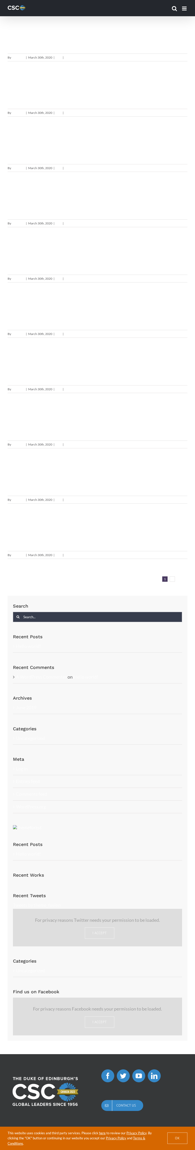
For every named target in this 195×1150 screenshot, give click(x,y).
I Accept (99, 933)
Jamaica (31, 143)
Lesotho (31, 309)
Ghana (26, 87)
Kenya (25, 198)
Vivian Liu (18, 57)
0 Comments (73, 57)
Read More (180, 57)
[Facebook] (107, 1075)
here (102, 1133)
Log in (22, 768)
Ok (177, 1138)
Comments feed (31, 794)
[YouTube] (138, 1075)
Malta (24, 530)
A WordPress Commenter (41, 677)
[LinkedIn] (154, 1075)
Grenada (32, 32)
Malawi (28, 419)
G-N (58, 57)
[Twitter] (123, 1075)
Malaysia (32, 364)
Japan (25, 253)
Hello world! (28, 646)
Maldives (33, 474)
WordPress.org (31, 806)
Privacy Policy (136, 1133)
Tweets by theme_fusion (37, 905)
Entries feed (28, 781)
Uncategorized (30, 738)
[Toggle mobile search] (174, 8)
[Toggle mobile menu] (184, 8)
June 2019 (26, 707)
